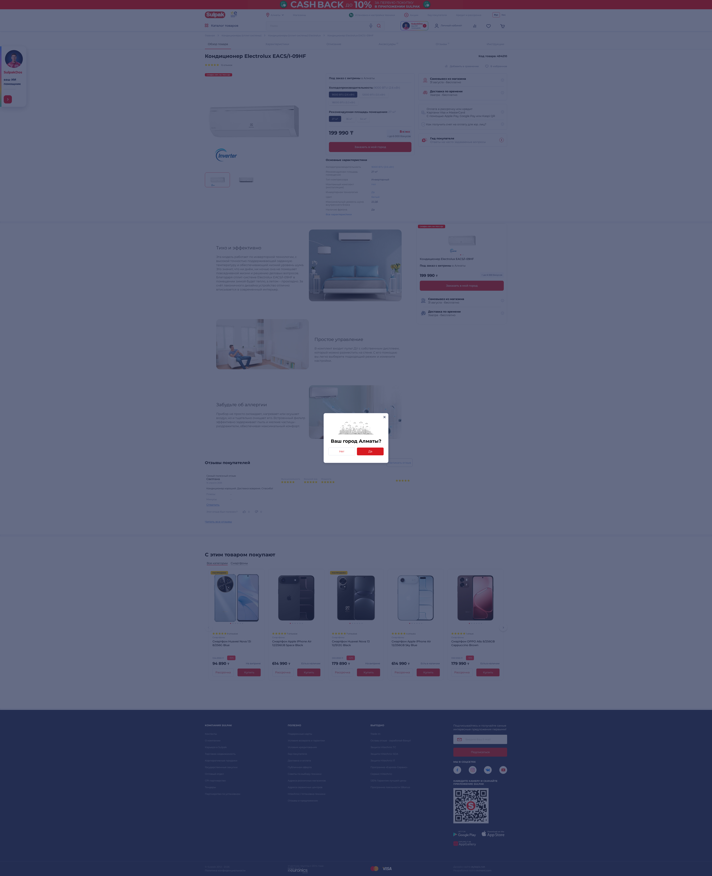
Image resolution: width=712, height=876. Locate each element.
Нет (341, 451)
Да (370, 451)
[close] (384, 417)
